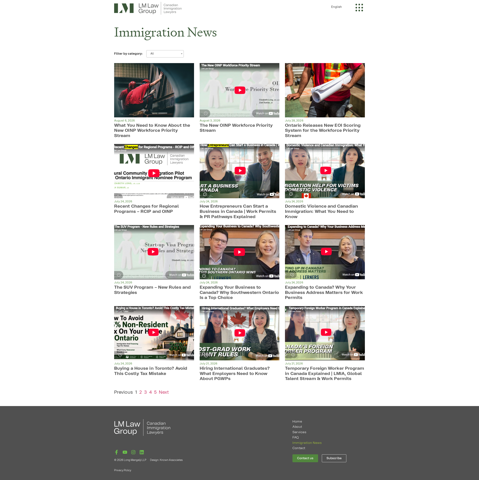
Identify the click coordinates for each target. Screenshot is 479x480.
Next (164, 392)
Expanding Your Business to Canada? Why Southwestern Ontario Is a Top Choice (239, 292)
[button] (338, 7)
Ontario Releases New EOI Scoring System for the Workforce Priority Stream (323, 130)
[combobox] (165, 53)
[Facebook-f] (116, 452)
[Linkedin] (141, 452)
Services (299, 432)
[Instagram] (133, 452)
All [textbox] (152, 53)
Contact (298, 448)
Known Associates (171, 460)
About (297, 426)
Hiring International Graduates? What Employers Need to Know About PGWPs (235, 373)
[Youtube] (125, 452)
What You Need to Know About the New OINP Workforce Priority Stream (152, 130)
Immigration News (307, 442)
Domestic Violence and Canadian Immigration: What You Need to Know (321, 211)
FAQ (295, 437)
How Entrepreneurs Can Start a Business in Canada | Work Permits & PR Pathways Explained (238, 211)
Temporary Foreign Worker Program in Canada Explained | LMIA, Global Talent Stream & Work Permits (324, 373)
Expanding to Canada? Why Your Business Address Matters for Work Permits (324, 292)
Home (297, 421)
